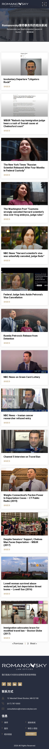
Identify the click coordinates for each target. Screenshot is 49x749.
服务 (6, 728)
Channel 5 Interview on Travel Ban (22, 456)
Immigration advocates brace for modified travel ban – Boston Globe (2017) (23, 630)
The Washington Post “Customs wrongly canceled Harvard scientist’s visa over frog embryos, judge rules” (24, 212)
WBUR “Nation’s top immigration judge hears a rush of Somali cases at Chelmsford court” (24, 123)
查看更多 (7, 86)
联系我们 (31, 734)
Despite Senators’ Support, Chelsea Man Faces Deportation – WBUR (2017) (23, 542)
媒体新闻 (31, 722)
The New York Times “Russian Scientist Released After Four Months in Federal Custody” (24, 167)
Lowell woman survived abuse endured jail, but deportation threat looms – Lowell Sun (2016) (22, 586)
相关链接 (8, 734)
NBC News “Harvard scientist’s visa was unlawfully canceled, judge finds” (24, 255)
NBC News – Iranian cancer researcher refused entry (18, 417)
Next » (33, 643)
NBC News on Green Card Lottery (22, 377)
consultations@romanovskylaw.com (22, 709)
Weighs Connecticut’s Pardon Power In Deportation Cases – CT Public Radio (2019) (23, 498)
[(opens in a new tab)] (24, 63)
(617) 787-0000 (13, 704)
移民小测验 (32, 728)
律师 (6, 722)
